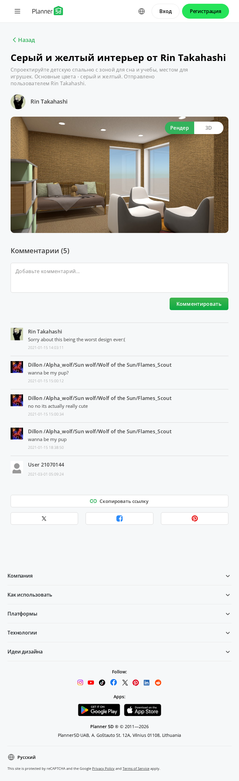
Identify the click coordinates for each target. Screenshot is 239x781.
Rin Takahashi (49, 101)
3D (208, 127)
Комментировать (199, 303)
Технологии (22, 632)
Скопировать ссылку (124, 501)
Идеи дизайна (25, 651)
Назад (26, 40)
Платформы (22, 613)
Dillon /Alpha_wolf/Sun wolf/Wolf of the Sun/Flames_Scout (99, 364)
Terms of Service (136, 768)
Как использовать (29, 594)
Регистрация (205, 11)
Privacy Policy (103, 768)
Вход (165, 11)
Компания (20, 575)
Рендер (179, 127)
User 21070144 (46, 464)
